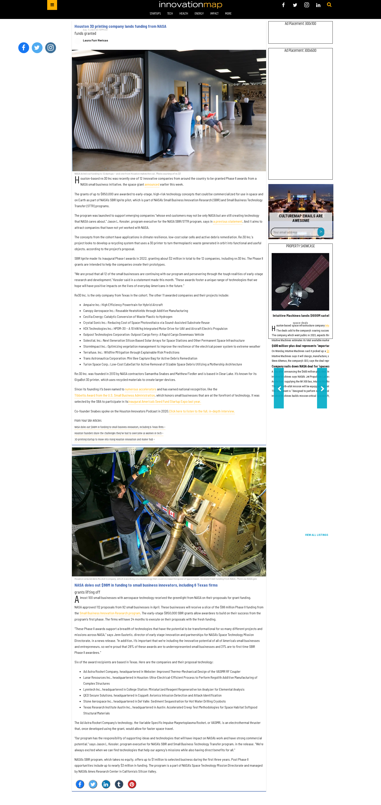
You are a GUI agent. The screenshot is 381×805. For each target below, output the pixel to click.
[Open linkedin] (318, 5)
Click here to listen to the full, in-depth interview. (202, 411)
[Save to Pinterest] (132, 784)
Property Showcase (300, 246)
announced (152, 184)
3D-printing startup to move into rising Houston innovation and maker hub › (115, 439)
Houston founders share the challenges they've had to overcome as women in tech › (119, 433)
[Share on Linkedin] (106, 784)
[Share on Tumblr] (119, 784)
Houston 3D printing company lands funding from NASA (120, 26)
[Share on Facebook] (80, 784)
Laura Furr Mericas (95, 40)
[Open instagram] (306, 5)
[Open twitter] (295, 5)
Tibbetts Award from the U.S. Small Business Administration (115, 395)
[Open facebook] (283, 5)
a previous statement (227, 221)
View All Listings (316, 535)
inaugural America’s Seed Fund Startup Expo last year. (164, 401)
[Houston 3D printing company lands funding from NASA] (169, 110)
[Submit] (329, 5)
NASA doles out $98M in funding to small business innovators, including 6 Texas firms (146, 585)
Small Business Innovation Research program (110, 613)
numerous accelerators (140, 389)
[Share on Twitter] (93, 784)
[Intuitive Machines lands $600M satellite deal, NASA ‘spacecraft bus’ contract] (300, 282)
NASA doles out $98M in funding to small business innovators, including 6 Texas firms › (120, 427)
